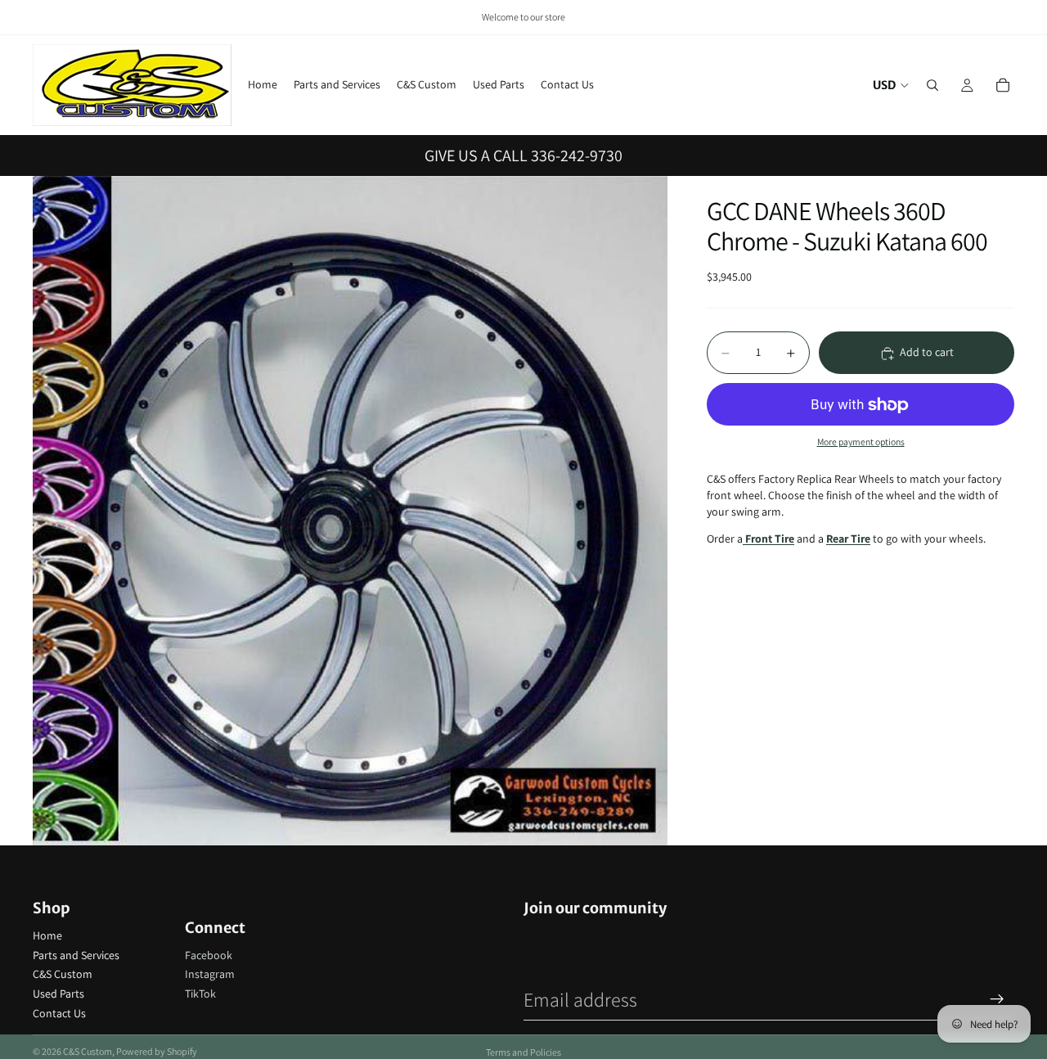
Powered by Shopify (156, 1051)
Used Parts (58, 993)
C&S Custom (62, 974)
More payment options (861, 441)
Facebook (208, 955)
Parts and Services (76, 955)
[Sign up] (997, 999)
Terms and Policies (523, 1052)
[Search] (932, 85)
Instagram (210, 974)
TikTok (200, 993)
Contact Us (59, 1013)
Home (47, 935)
